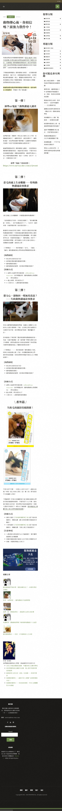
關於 (26, 790)
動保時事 (47, 18)
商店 (42, 790)
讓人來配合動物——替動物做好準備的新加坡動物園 (52, 83)
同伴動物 (47, 54)
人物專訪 (47, 27)
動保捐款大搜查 (49, 48)
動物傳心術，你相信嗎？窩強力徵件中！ (17, 24)
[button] (52, 18)
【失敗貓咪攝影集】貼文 (22, 517)
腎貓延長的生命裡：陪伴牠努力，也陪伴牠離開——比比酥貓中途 (52, 102)
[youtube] (10, 722)
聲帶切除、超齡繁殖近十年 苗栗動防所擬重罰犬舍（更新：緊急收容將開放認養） (52, 93)
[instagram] (13, 722)
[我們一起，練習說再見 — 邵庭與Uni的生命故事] (20, 607)
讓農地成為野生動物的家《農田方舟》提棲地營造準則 (52, 111)
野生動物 (47, 51)
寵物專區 (47, 24)
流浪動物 (47, 62)
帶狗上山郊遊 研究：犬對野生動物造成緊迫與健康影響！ (52, 150)
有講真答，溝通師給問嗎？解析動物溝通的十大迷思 (19, 622)
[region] (20, 560)
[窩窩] (4, 7)
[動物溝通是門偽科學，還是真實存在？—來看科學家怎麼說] (20, 582)
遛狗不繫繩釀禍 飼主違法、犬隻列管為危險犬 (51, 131)
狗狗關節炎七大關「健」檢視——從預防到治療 (52, 118)
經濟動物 (47, 59)
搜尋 (21, 790)
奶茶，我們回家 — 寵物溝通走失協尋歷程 (16, 600)
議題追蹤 (47, 21)
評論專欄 (47, 30)
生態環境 (47, 65)
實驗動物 (47, 57)
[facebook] (7, 722)
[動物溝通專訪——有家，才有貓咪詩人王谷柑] (20, 629)
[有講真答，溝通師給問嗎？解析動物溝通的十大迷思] (20, 617)
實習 (31, 790)
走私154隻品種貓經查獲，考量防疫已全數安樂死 (22, 666)
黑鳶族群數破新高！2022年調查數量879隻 (51, 137)
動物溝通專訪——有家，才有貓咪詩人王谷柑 (17, 634)
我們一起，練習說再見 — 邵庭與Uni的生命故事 (18, 612)
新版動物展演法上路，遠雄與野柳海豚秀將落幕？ (52, 124)
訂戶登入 (59, 1)
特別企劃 (47, 38)
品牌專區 (47, 36)
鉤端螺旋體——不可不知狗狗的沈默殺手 (52, 143)
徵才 (36, 790)
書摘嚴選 (47, 33)
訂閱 (10, 739)
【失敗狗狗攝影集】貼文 (22, 525)
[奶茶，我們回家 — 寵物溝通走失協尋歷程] (20, 595)
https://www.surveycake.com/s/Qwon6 (20, 165)
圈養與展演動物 (49, 68)
